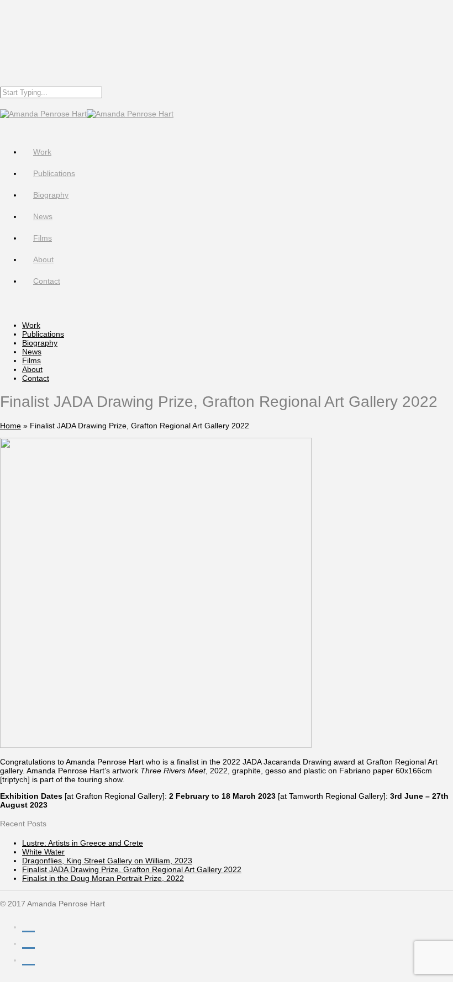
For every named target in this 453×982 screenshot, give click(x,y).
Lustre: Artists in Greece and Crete (82, 842)
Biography (51, 194)
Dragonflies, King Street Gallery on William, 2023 (107, 860)
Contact (46, 281)
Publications (54, 173)
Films (42, 237)
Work (42, 151)
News (42, 216)
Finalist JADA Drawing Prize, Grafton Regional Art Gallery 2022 (131, 869)
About (43, 259)
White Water (43, 851)
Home (10, 425)
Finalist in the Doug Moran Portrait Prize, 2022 (103, 878)
